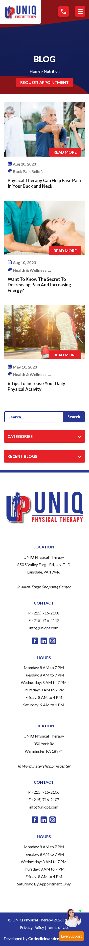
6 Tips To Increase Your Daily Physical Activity (36, 386)
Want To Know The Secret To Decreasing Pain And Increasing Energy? (39, 284)
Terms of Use (58, 927)
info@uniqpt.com (43, 627)
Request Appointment (44, 82)
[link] (35, 641)
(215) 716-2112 (45, 620)
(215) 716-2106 (45, 792)
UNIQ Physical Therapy (43, 557)
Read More (65, 152)
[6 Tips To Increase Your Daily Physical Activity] (44, 332)
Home (35, 71)
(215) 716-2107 (45, 799)
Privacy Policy (32, 927)
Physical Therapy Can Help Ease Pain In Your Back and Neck (44, 183)
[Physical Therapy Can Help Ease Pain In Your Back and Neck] (44, 129)
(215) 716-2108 (45, 612)
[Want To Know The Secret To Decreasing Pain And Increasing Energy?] (44, 228)
